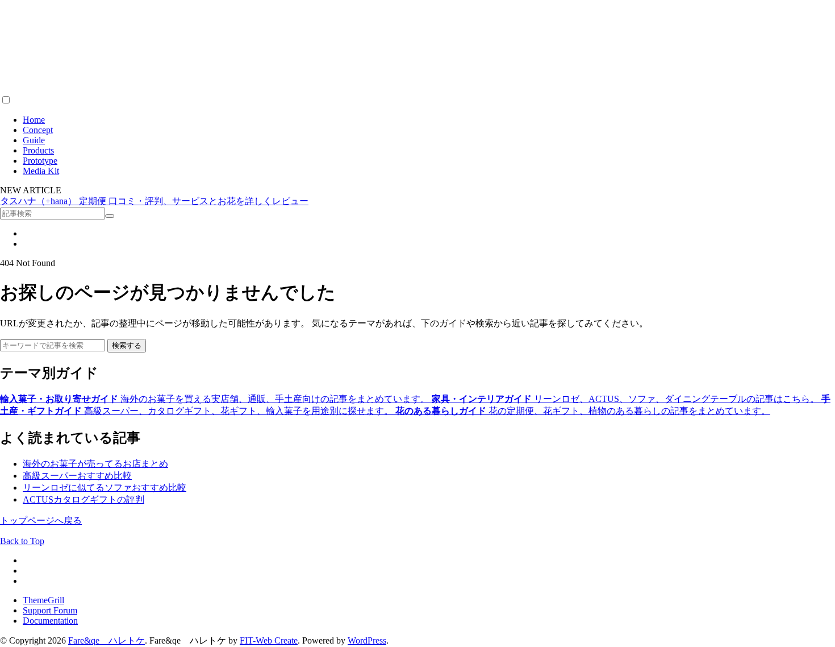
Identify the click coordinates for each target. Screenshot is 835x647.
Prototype (40, 160)
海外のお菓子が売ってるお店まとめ (95, 463)
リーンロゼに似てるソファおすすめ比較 (104, 487)
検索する (126, 345)
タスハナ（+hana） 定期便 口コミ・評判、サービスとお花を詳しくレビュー (154, 201)
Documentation (50, 620)
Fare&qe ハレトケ (106, 640)
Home (34, 120)
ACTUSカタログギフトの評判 (83, 499)
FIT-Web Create (269, 640)
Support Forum (50, 610)
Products (38, 150)
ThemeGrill (43, 600)
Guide (34, 140)
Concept (38, 130)
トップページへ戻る (41, 520)
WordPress (367, 640)
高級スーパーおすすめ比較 (77, 475)
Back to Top (22, 541)
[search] (109, 216)
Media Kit (41, 171)
